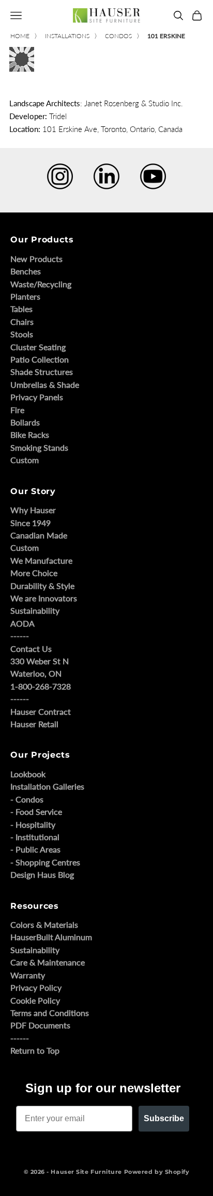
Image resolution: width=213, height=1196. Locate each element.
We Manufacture (41, 560)
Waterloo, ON (36, 673)
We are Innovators (43, 598)
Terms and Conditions (49, 1013)
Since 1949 (30, 523)
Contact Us (31, 648)
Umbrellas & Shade (44, 384)
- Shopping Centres (45, 862)
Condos (118, 36)
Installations (67, 36)
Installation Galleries (47, 786)
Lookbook (27, 774)
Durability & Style (42, 586)
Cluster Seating (38, 347)
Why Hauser (33, 510)
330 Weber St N (39, 661)
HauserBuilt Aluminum (51, 937)
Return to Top (34, 1050)
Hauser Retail (34, 724)
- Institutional (34, 837)
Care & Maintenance (47, 962)
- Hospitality (32, 824)
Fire (17, 410)
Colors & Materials (44, 924)
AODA (22, 623)
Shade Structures (41, 371)
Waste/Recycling (40, 284)
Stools (21, 334)
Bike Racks (29, 434)
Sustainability (34, 610)
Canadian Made (38, 535)
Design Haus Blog (42, 874)
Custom (24, 460)
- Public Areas (35, 849)
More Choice (33, 573)
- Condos (26, 799)
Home (19, 36)
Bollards (25, 422)
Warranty (27, 975)
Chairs (22, 321)
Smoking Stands (39, 447)
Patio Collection (39, 359)
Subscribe (164, 1118)
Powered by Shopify (157, 1171)
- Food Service (36, 811)
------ (19, 636)
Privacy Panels (36, 397)
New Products (36, 259)
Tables (21, 309)
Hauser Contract (40, 711)
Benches (25, 271)
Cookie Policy (35, 1000)
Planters (25, 296)
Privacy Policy (36, 987)
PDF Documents (40, 1025)
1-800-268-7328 (40, 686)
